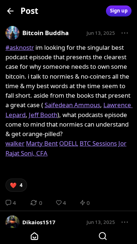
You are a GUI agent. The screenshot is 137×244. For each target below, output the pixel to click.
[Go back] (10, 10)
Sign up (119, 10)
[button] (125, 33)
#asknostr (19, 47)
